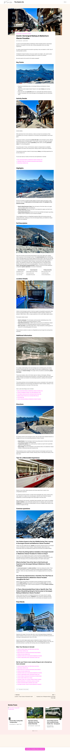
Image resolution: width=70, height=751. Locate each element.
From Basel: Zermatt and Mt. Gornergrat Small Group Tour (29, 394)
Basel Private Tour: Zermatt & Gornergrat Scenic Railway (29, 652)
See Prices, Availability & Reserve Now (34, 749)
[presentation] (16, 712)
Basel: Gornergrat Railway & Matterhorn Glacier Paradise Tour (30, 390)
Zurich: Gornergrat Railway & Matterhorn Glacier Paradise (29, 398)
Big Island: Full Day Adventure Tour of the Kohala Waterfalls (33, 722)
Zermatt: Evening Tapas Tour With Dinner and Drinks (28, 649)
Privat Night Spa (20, 397)
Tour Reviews (24, 33)
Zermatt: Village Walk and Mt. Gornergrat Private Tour (28, 657)
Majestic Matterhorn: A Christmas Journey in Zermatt (28, 680)
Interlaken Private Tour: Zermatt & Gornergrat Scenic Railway (29, 161)
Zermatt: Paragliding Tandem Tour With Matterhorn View (29, 392)
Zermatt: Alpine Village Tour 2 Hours (24, 677)
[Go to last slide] (9, 718)
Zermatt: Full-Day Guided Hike (23, 654)
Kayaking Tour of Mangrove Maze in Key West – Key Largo (46, 696)
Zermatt (29, 33)
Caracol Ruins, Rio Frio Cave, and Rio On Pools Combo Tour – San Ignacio (53, 722)
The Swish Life (19, 40)
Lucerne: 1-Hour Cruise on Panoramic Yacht (24, 695)
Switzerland (18, 33)
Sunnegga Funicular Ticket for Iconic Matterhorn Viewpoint (29, 684)
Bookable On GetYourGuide (23, 689)
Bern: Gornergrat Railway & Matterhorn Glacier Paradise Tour (29, 159)
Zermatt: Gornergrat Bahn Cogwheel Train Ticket (27, 682)
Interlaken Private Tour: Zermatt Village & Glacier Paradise (29, 679)
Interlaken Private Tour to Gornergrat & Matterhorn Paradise (29, 655)
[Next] (60, 718)
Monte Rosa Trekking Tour (22, 162)
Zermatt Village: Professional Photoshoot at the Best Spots (29, 676)
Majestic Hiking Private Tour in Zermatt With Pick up (28, 395)
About (65, 2)
